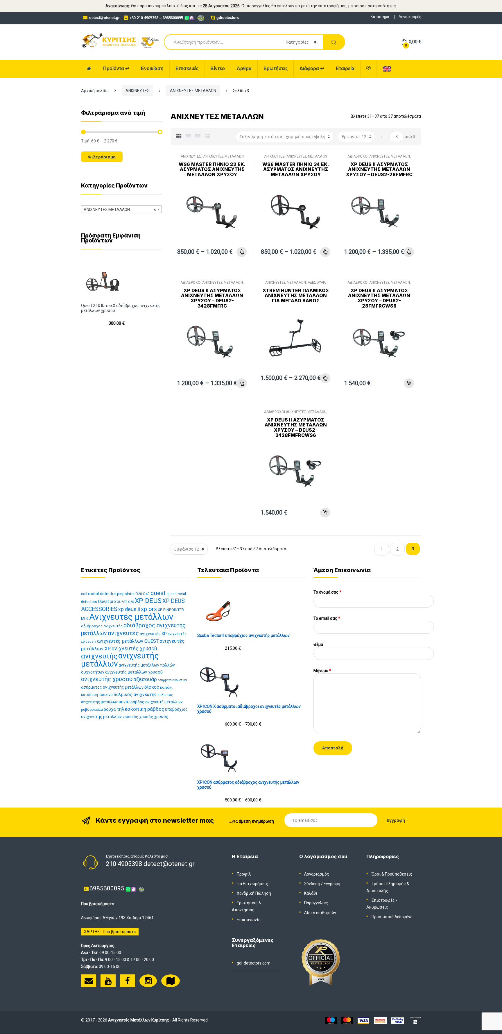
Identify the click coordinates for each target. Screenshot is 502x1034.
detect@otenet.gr (104, 17)
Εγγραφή (332, 883)
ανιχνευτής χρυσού (106, 679)
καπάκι (166, 687)
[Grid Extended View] (188, 136)
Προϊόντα (116, 68)
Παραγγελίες (316, 903)
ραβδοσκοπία (92, 710)
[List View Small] (207, 136)
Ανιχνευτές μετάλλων (131, 617)
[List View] (197, 136)
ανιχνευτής (99, 656)
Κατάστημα (379, 17)
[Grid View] (179, 136)
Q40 (146, 594)
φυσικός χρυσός (138, 716)
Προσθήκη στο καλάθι (409, 383)
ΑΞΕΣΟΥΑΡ (316, 283)
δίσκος (151, 687)
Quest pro (107, 601)
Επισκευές (186, 68)
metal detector (102, 593)
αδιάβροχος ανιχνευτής (102, 626)
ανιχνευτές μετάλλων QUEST (128, 641)
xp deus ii (129, 609)
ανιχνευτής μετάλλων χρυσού (134, 672)
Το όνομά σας (327, 592)
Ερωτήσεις (275, 68)
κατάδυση (89, 694)
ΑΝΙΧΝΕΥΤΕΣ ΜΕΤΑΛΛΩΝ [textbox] (120, 209)
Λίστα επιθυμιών (320, 912)
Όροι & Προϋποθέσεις (392, 874)
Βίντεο (217, 68)
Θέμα (318, 644)
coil (84, 594)
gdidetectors (227, 17)
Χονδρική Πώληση (254, 893)
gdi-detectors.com (253, 963)
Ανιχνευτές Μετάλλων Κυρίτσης (138, 1020)
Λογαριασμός (410, 17)
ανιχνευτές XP (153, 633)
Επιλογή (241, 252)
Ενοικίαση (152, 68)
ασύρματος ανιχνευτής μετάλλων (112, 687)
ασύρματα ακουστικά (172, 680)
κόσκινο (106, 694)
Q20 (138, 594)
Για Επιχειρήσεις (252, 883)
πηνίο (124, 701)
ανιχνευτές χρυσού (134, 648)
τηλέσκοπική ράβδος (140, 709)
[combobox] (121, 209)
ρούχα (110, 709)
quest (158, 593)
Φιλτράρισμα (102, 157)
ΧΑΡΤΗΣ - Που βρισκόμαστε (110, 931)
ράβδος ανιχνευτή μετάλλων (156, 701)
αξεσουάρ (145, 679)
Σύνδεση (312, 883)
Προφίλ (244, 874)
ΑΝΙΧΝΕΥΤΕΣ (137, 90)
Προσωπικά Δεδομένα (392, 917)
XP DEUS (148, 601)
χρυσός (161, 716)
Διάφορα (312, 68)
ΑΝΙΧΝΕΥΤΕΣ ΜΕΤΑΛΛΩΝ (193, 90)
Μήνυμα (322, 670)
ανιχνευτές (123, 633)
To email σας (326, 618)
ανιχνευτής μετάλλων (120, 660)
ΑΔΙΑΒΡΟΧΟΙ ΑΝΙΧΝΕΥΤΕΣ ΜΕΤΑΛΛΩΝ (378, 156)
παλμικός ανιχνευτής (135, 694)
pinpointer (126, 594)
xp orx (149, 609)
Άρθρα (244, 68)
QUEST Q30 (125, 602)
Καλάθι (310, 893)
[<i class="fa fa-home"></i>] (89, 69)
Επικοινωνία (249, 919)
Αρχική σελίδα (95, 90)
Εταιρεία (345, 68)
